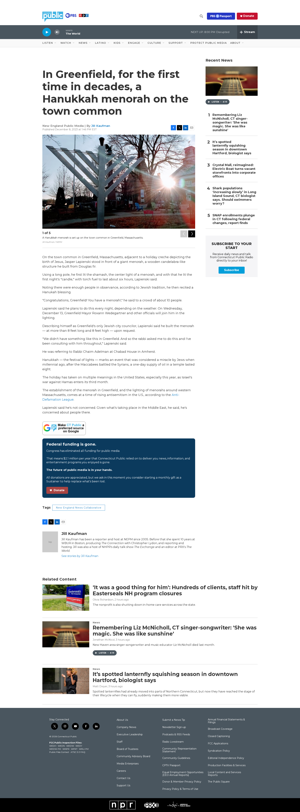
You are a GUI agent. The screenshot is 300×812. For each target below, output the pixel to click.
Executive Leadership (130, 734)
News (96, 622)
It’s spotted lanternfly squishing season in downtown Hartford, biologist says (231, 147)
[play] (46, 32)
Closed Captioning (219, 736)
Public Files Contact (59, 752)
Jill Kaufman (100, 126)
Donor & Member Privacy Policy (181, 781)
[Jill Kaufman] (50, 541)
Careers (121, 771)
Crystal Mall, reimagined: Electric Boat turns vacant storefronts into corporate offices (234, 170)
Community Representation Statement (179, 750)
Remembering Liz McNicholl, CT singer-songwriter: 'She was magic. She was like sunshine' (230, 122)
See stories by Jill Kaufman (79, 556)
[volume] (57, 32)
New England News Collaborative (78, 507)
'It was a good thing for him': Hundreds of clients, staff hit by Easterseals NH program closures (175, 590)
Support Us (123, 785)
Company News (126, 727)
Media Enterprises (128, 763)
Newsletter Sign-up (174, 727)
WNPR (65, 749)
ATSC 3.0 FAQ (78, 752)
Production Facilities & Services (226, 765)
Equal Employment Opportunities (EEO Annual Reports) (182, 774)
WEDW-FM (55, 749)
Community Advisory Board (133, 756)
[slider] (62, 32)
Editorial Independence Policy (226, 758)
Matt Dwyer (100, 686)
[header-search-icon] (201, 16)
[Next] (191, 233)
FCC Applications (218, 743)
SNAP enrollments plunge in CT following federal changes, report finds (233, 219)
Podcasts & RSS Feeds (176, 734)
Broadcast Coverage (220, 729)
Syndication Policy (219, 751)
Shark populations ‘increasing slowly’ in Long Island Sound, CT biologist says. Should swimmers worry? (234, 196)
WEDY (79, 746)
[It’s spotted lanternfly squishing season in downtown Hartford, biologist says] (65, 681)
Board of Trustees (127, 749)
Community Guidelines (176, 758)
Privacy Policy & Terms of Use (180, 789)
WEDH (52, 746)
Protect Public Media (208, 42)
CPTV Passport (171, 765)
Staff (119, 742)
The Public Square (219, 781)
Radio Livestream (173, 742)
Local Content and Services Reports (224, 774)
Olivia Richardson (103, 599)
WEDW (70, 746)
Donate (248, 16)
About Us (122, 720)
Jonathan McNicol (104, 639)
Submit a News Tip (173, 720)
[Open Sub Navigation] (55, 43)
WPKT (74, 749)
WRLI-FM (84, 749)
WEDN (61, 746)
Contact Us (123, 778)
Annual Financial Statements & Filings (226, 721)
